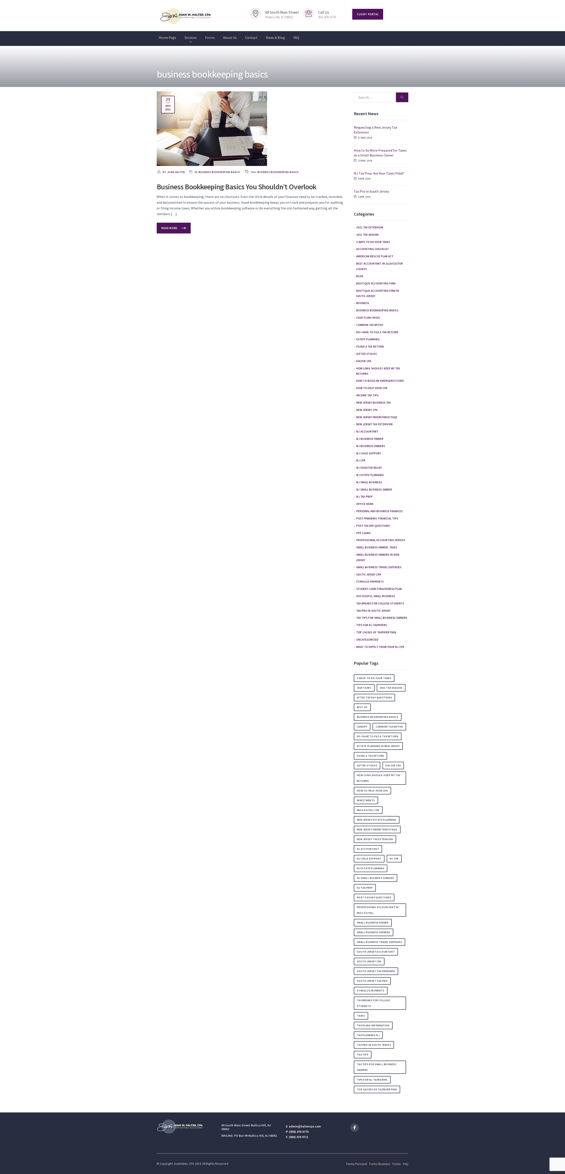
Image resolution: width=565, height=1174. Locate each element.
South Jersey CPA (368, 574)
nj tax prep (365, 887)
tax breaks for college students (380, 603)
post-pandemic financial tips (377, 518)
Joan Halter (176, 172)
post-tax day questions (373, 526)
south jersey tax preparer (376, 971)
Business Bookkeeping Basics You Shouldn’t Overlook (236, 186)
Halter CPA (363, 361)
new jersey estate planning (377, 819)
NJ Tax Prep (364, 497)
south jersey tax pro (372, 980)
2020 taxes (364, 687)
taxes (361, 1015)
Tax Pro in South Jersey (371, 191)
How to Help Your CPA (371, 388)
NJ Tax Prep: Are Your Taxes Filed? (379, 173)
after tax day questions (374, 697)
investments (366, 800)
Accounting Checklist (372, 249)
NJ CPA (360, 460)
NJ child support (368, 453)
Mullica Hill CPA (368, 810)
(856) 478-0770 (298, 1132)
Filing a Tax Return (370, 346)
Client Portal (368, 14)
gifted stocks (366, 354)
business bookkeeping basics (219, 172)
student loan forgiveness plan (379, 589)
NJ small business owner (374, 489)
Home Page (167, 37)
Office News (364, 504)
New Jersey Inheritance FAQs (376, 417)
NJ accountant (367, 431)
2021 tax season (367, 235)
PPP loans (363, 533)
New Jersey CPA (366, 410)
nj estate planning (370, 868)
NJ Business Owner (369, 439)
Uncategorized (367, 640)
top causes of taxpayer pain (376, 632)
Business (362, 303)
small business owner (373, 922)
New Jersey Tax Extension (374, 424)
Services (191, 37)
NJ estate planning (370, 475)
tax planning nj (368, 1035)
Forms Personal (356, 1164)
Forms (210, 37)
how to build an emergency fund (380, 381)
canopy (362, 726)
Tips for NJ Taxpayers (371, 625)
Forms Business (379, 1164)
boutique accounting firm (376, 283)
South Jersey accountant (376, 951)
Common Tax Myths (369, 325)
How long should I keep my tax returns (378, 778)
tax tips (363, 1054)
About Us (230, 37)
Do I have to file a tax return (377, 332)
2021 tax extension (369, 227)
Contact (251, 37)
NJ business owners (370, 446)
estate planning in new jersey (378, 746)
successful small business (375, 596)
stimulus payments (370, 581)
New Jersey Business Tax (373, 403)
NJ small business (369, 482)
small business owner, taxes (376, 547)
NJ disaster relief (369, 468)
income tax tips (367, 395)
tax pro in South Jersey (373, 611)
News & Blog (275, 37)
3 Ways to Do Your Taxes (373, 242)
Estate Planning (368, 339)
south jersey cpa (369, 961)
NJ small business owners (375, 878)
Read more (169, 228)
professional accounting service (380, 540)
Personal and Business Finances (379, 511)
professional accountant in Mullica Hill (378, 909)
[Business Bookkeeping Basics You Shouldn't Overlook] (212, 128)
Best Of (362, 707)
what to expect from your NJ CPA (380, 647)
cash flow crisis (368, 318)
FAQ (296, 37)
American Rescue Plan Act (374, 256)
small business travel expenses (378, 567)
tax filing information (373, 1025)
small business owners (373, 932)
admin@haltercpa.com (305, 1126)
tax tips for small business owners (381, 618)
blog (359, 276)
